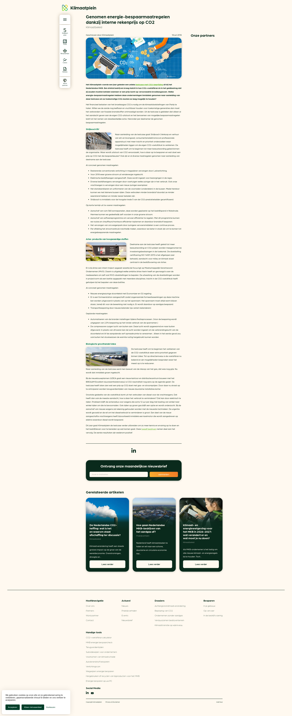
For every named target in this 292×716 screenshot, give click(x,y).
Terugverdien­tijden (95, 647)
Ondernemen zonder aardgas (169, 615)
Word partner (92, 615)
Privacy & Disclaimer (113, 702)
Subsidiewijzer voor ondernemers (101, 652)
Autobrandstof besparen (98, 661)
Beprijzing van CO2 (164, 610)
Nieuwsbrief (127, 620)
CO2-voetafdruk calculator (99, 637)
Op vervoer (208, 610)
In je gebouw (209, 605)
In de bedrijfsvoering (213, 615)
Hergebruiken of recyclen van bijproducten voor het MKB (113, 676)
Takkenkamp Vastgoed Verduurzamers (206, 77)
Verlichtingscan (93, 666)
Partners (90, 610)
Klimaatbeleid (94, 27)
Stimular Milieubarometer (206, 46)
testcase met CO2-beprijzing (149, 84)
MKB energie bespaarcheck (99, 642)
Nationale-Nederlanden (206, 92)
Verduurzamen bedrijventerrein (169, 620)
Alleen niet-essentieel (33, 707)
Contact (90, 620)
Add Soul (219, 702)
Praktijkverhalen (142, 536)
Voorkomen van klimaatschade (100, 656)
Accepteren (12, 707)
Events (125, 615)
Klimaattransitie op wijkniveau (168, 625)
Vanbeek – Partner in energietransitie (206, 61)
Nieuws (125, 605)
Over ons (90, 605)
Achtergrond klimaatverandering (170, 605)
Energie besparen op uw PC (99, 681)
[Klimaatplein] (64, 8)
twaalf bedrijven (148, 429)
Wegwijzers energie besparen (100, 671)
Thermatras (206, 107)
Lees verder (107, 564)
